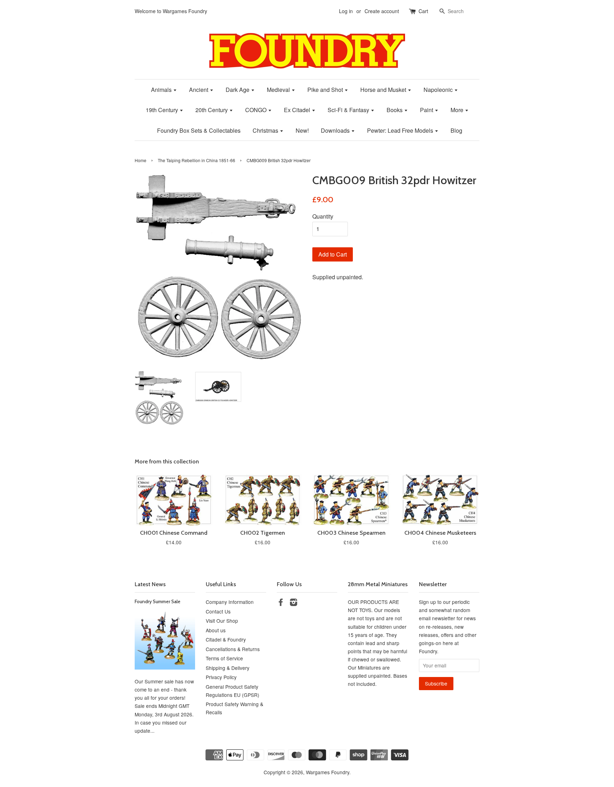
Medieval (279, 90)
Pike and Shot (325, 90)
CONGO (256, 110)
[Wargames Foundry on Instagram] (293, 603)
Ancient (199, 90)
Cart (423, 11)
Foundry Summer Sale (158, 601)
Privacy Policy (221, 677)
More (458, 110)
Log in (346, 11)
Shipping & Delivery (227, 667)
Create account (382, 11)
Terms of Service (224, 658)
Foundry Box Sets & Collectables (199, 130)
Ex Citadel (298, 110)
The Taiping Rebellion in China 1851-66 (196, 160)
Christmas (266, 130)
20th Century (212, 110)
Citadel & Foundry (226, 639)
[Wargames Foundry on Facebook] (281, 603)
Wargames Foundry (327, 772)
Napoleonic (439, 90)
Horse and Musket (384, 90)
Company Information (230, 601)
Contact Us (218, 611)
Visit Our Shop (222, 620)
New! (302, 130)
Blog (456, 130)
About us (216, 630)
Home (140, 160)
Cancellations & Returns (233, 649)
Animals (162, 90)
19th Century (162, 110)
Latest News (150, 584)
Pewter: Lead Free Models (401, 130)
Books (395, 110)
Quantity (322, 216)
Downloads (336, 130)
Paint (427, 110)
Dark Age (238, 90)
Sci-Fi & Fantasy (349, 110)
